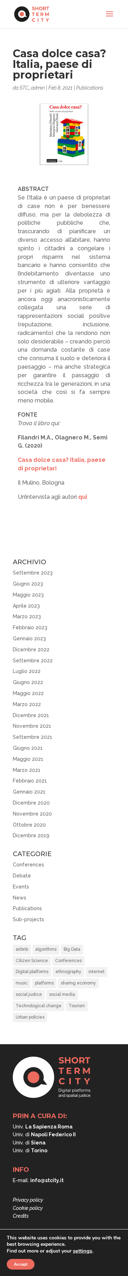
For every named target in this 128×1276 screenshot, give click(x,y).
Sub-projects (28, 919)
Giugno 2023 (28, 584)
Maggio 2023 (28, 595)
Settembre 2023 (33, 573)
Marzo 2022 (27, 704)
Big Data (72, 949)
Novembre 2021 (32, 726)
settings (82, 1251)
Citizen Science (32, 960)
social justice (29, 994)
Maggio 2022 (28, 693)
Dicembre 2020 (31, 803)
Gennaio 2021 (29, 792)
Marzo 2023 (27, 616)
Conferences (28, 864)
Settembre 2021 (32, 737)
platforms (44, 983)
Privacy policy (28, 1200)
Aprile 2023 (26, 606)
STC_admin (32, 88)
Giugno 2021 (28, 748)
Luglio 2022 (27, 671)
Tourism (77, 1005)
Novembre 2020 (32, 814)
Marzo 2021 (27, 770)
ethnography (68, 971)
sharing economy (78, 983)
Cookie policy (28, 1208)
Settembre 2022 (33, 660)
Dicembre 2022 (31, 649)
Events (21, 887)
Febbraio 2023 (30, 627)
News (19, 898)
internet (97, 971)
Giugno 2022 (28, 682)
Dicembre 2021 (31, 715)
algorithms (46, 949)
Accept (20, 1264)
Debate (22, 876)
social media (62, 994)
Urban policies (30, 1017)
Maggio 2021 (28, 759)
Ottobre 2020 (29, 825)
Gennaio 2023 (29, 638)
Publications (89, 88)
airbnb (22, 949)
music (22, 983)
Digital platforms (32, 971)
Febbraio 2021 (30, 781)
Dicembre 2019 (31, 835)
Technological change (39, 1005)
